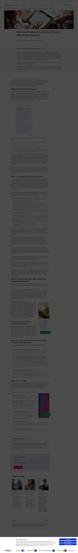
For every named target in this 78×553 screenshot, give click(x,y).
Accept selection (67, 541)
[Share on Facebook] (54, 80)
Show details (71, 550)
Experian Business (14, 8)
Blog (20, 8)
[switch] (35, 551)
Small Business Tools (33, 5)
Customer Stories (52, 5)
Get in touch (18, 467)
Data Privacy (52, 1)
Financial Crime (39, 40)
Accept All (68, 539)
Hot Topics (24, 5)
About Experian (59, 1)
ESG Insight (24, 384)
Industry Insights (43, 5)
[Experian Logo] (9, 5)
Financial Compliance (31, 40)
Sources (14, 521)
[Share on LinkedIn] (54, 86)
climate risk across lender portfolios (24, 81)
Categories (17, 5)
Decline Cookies (67, 544)
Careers (65, 1)
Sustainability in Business (27, 8)
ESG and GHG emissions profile (23, 263)
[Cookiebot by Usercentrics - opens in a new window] (8, 551)
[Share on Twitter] (54, 83)
